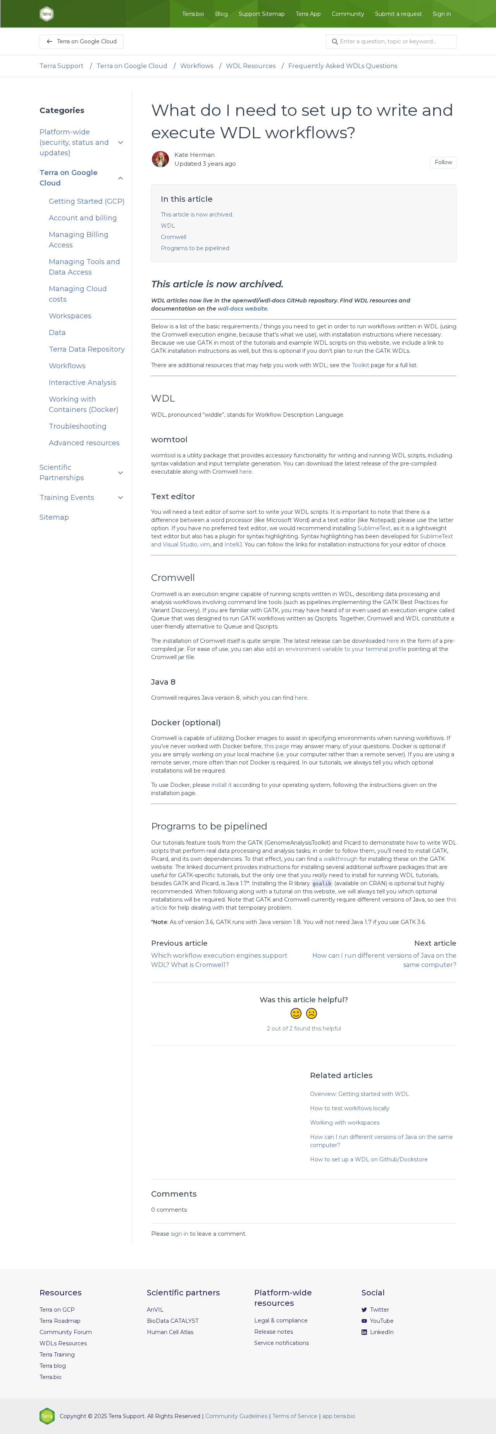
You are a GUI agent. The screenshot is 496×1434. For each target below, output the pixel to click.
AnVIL (155, 1309)
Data (57, 332)
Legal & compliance (281, 1320)
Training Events (67, 497)
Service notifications (281, 1343)
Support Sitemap (262, 13)
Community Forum (66, 1332)
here (245, 471)
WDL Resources (251, 66)
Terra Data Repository (87, 349)
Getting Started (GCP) (87, 201)
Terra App (308, 13)
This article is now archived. (197, 214)
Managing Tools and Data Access (84, 267)
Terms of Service (294, 1416)
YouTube (381, 1320)
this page (276, 746)
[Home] (47, 14)
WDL (168, 225)
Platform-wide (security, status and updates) (74, 142)
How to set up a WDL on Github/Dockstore (369, 1159)
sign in (179, 1233)
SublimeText (374, 528)
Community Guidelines (236, 1416)
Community (348, 13)
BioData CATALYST (172, 1320)
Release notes (273, 1331)
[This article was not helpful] (311, 1014)
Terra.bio (193, 13)
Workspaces (70, 316)
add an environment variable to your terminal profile (336, 649)
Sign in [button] (442, 13)
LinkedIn (381, 1332)
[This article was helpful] (296, 1014)
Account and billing (83, 218)
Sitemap (54, 517)
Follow (443, 162)
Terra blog (53, 1365)
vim (205, 544)
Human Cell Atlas (170, 1332)
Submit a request (398, 13)
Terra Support (62, 66)
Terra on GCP (57, 1309)
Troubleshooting (78, 426)
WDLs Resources (63, 1343)
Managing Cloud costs (78, 294)
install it (222, 784)
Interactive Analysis (82, 382)
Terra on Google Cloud (131, 66)
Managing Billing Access (78, 239)
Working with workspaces (344, 1122)
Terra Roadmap (60, 1320)
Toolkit (360, 365)
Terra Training (57, 1354)
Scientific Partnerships (62, 472)
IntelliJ (233, 544)
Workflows (196, 66)
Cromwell (173, 237)
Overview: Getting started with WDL (359, 1094)
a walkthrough (338, 858)
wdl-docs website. (243, 308)
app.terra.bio (338, 1416)
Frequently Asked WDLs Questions (342, 66)
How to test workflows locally (349, 1108)
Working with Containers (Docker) (84, 404)
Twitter (379, 1309)
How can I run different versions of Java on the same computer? (381, 1141)
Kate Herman (194, 154)
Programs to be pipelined (195, 248)
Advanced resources (84, 443)
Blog (221, 13)
